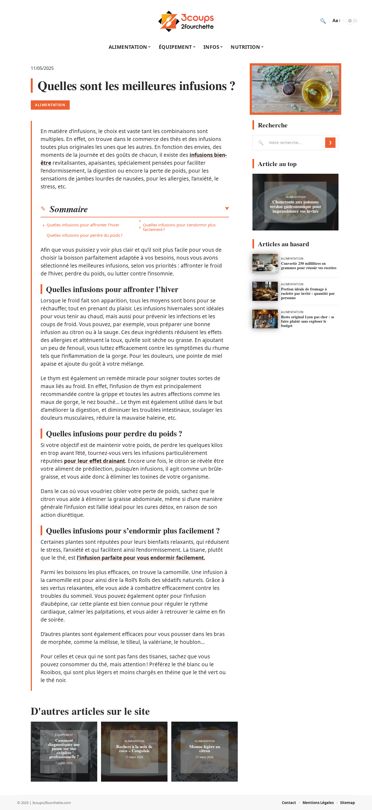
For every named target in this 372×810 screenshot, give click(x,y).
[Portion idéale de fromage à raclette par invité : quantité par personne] (265, 291)
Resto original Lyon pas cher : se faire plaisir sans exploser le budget (307, 321)
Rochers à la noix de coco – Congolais (134, 748)
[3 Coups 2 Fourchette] (186, 20)
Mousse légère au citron (204, 748)
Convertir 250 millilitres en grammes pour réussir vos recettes (308, 265)
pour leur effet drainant (94, 460)
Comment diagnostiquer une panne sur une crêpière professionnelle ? (64, 748)
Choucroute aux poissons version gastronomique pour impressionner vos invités (295, 206)
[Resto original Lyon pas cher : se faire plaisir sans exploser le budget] (265, 319)
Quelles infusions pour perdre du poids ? (85, 235)
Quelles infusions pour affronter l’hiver (83, 224)
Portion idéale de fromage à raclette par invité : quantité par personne (308, 293)
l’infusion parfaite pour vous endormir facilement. (141, 557)
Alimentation (50, 105)
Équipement (64, 734)
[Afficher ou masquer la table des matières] (158, 208)
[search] (323, 20)
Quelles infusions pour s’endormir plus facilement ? (179, 227)
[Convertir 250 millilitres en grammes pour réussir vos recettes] (265, 263)
